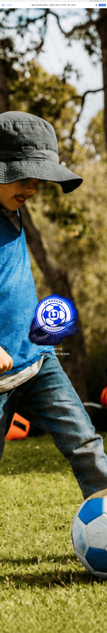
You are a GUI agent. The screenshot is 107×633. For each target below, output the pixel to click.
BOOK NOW (102, 5)
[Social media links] (103, 0)
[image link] (3, 5)
